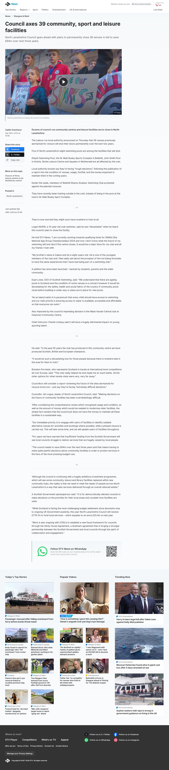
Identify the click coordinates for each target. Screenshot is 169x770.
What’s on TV (49, 739)
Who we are (10, 746)
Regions (23, 9)
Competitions (29, 739)
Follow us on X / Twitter (100, 734)
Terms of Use (22, 746)
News (8, 16)
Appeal (64, 739)
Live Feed (158, 9)
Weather (114, 4)
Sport (35, 9)
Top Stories (10, 9)
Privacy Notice (36, 746)
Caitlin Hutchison (13, 130)
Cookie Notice (62, 746)
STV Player (11, 739)
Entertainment (59, 9)
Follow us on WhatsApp (100, 740)
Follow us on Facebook (129, 734)
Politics (45, 9)
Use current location (142, 4)
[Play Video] (63, 82)
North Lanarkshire (14, 196)
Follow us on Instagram (129, 740)
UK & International (78, 9)
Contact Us (49, 746)
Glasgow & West (21, 16)
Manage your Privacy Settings (20, 753)
